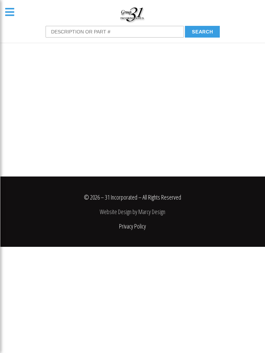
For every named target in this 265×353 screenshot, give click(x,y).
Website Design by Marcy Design (132, 212)
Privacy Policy (132, 226)
